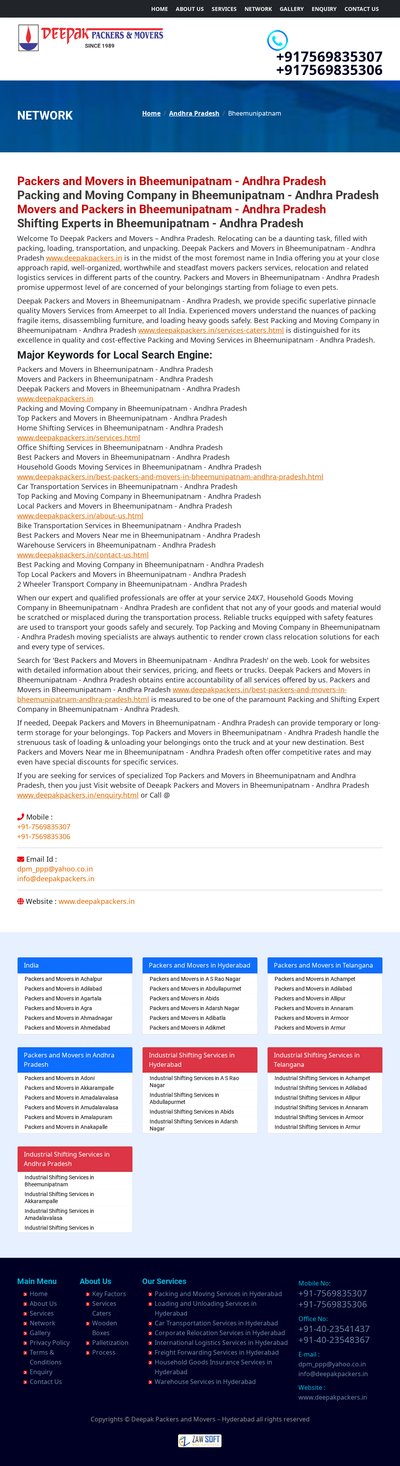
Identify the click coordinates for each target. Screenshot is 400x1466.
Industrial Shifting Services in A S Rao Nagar (194, 1081)
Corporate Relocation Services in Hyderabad (220, 1333)
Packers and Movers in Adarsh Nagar (194, 1008)
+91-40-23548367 (334, 1339)
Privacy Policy (50, 1342)
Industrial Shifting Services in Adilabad (321, 1088)
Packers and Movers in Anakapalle (66, 1127)
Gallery (292, 8)
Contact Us (362, 8)
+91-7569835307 (43, 826)
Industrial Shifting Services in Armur (318, 1127)
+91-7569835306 (43, 836)
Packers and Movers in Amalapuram (68, 1117)
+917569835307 (329, 56)
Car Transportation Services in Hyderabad (216, 1323)
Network (258, 8)
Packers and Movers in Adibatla (188, 1018)
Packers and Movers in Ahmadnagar (68, 1018)
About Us (190, 8)
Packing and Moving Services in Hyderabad (218, 1293)
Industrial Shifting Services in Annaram (321, 1107)
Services (224, 8)
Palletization (110, 1342)
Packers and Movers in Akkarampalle (69, 1088)
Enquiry (324, 8)
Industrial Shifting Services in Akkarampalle (59, 1197)
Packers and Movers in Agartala (63, 998)
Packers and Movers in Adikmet (187, 1028)
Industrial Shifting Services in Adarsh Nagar (194, 1125)
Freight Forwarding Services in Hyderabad (217, 1352)
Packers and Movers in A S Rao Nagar (195, 979)
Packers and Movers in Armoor (312, 1018)
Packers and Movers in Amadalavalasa (71, 1098)
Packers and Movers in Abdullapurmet (195, 989)
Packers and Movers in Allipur (310, 998)
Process (104, 1352)
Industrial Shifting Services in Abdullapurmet (184, 1098)
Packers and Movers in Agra (58, 1008)
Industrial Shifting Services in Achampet (322, 1078)
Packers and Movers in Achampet (315, 979)
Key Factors (109, 1293)
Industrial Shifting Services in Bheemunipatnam (59, 1180)
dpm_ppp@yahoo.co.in (55, 868)
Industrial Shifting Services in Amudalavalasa (59, 1231)
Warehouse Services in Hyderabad (205, 1381)
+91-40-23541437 (334, 1328)
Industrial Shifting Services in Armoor (319, 1117)
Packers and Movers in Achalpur (63, 979)
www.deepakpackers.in (97, 901)
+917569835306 (329, 69)
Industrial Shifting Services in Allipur (318, 1098)
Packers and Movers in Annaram (314, 1008)
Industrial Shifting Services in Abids (192, 1112)
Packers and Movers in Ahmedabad (67, 1028)
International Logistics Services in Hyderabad (221, 1342)
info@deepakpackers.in (56, 878)
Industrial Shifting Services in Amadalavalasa (59, 1214)
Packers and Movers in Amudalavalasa (71, 1107)
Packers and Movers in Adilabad (63, 989)
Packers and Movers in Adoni (60, 1078)
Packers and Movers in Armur (310, 1028)
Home (159, 8)
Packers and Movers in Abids (184, 998)
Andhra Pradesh (194, 113)
